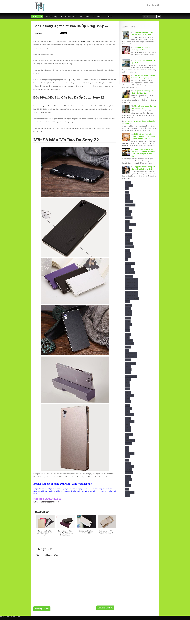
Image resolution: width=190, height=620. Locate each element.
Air (127, 189)
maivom (128, 369)
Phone (128, 418)
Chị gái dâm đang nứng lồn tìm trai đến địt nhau (142, 33)
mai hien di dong (5, 617)
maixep (128, 373)
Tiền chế (128, 479)
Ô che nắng (129, 414)
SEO (127, 450)
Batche (128, 214)
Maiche (128, 360)
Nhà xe (128, 392)
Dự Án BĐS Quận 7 (131, 289)
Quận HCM (129, 434)
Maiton (128, 366)
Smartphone (130, 453)
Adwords (129, 185)
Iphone (128, 334)
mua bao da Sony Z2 (47, 41)
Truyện (128, 486)
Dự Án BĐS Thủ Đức (132, 298)
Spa (127, 460)
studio (128, 463)
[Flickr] (158, 4)
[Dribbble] (153, 4)
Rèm (127, 437)
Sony (68, 80)
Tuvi (127, 489)
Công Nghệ (129, 247)
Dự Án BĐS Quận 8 (132, 292)
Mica (127, 382)
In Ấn (127, 331)
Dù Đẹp (128, 266)
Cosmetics (129, 243)
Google (128, 314)
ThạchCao (129, 473)
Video (128, 495)
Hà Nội (128, 318)
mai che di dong (16, 617)
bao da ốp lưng (109, 474)
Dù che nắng (130, 263)
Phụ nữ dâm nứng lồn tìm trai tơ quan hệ (143, 107)
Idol (127, 327)
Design (128, 256)
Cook (127, 240)
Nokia (128, 405)
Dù (127, 260)
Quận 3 (128, 431)
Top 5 (124, 26)
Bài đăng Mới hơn (105, 608)
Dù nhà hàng (130, 272)
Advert (128, 182)
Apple (127, 195)
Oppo (127, 411)
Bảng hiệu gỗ (130, 205)
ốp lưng (70, 122)
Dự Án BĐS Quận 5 (131, 285)
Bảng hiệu (129, 202)
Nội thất (128, 408)
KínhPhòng (129, 344)
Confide (128, 237)
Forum (128, 308)
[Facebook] (147, 4)
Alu (127, 192)
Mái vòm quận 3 (131, 356)
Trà (127, 482)
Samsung (129, 444)
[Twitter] (150, 4)
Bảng (127, 198)
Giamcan (128, 311)
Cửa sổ (128, 253)
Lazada (128, 347)
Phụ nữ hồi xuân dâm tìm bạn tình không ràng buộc (143, 77)
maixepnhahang (131, 376)
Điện (127, 302)
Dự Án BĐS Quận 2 (131, 279)
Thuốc (128, 476)
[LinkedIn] (155, 4)
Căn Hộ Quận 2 (130, 224)
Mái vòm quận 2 (131, 353)
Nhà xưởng (129, 395)
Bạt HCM (128, 211)
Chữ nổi (128, 231)
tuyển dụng (130, 492)
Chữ (127, 227)
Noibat (128, 402)
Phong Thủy (130, 421)
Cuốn (127, 250)
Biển (127, 221)
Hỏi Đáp (128, 324)
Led (127, 350)
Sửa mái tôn (130, 466)
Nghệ (127, 389)
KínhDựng (129, 340)
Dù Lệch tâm (130, 269)
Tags (132, 26)
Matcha (128, 379)
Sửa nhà (128, 469)
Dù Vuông (129, 276)
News (127, 385)
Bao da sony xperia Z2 (41, 106)
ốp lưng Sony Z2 (86, 41)
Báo (127, 208)
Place (127, 424)
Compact (128, 234)
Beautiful (129, 218)
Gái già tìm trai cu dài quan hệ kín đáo (141, 48)
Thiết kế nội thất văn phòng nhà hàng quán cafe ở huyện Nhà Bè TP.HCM (143, 136)
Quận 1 (128, 427)
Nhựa (128, 398)
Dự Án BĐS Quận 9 (132, 295)
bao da (101, 477)
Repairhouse (130, 440)
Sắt (127, 447)
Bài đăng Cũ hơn (42, 609)
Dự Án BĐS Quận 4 (131, 282)
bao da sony (106, 80)
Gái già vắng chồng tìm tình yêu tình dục (142, 92)
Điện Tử (128, 305)
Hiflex (128, 321)
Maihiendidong (131, 363)
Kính (127, 337)
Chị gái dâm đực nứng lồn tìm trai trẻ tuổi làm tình (143, 168)
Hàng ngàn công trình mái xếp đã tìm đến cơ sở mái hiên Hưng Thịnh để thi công (143, 152)
